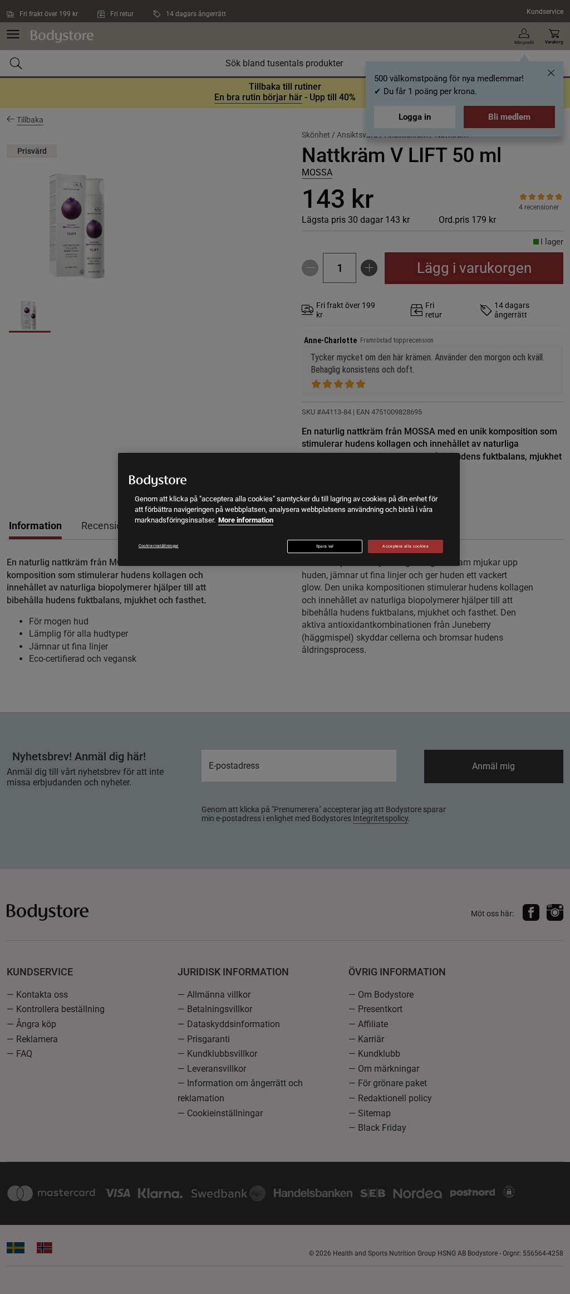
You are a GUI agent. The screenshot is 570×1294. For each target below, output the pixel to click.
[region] (289, 509)
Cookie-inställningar (159, 546)
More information (245, 520)
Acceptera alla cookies (405, 546)
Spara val (325, 546)
